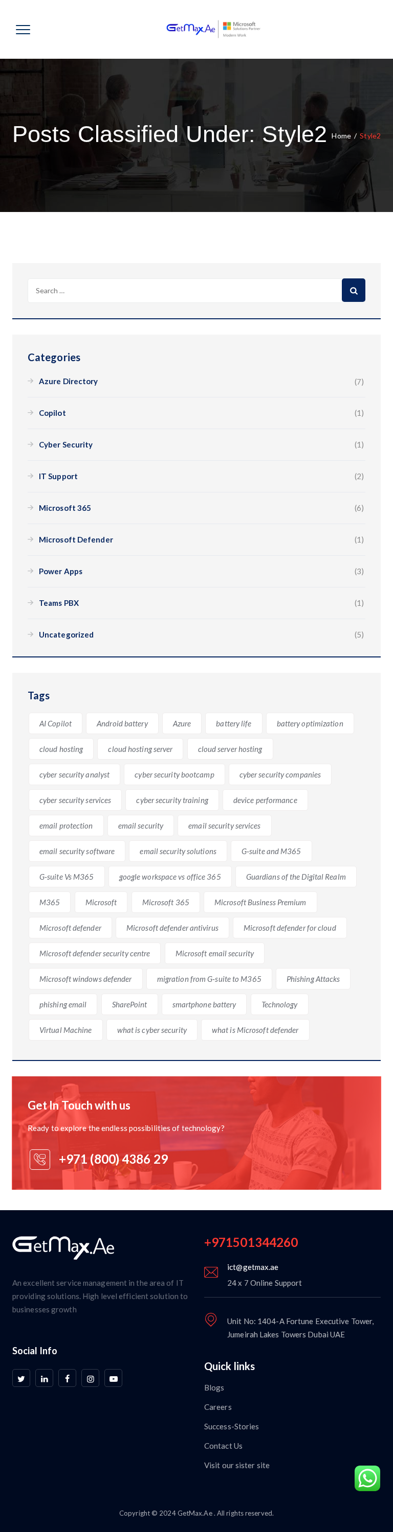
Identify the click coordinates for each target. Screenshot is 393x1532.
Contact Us (223, 1445)
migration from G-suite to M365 (209, 978)
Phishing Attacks (313, 978)
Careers (218, 1406)
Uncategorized (66, 634)
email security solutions (178, 851)
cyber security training (172, 800)
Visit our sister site (237, 1465)
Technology (279, 1004)
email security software (77, 851)
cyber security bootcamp (174, 774)
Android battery (122, 723)
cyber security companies (280, 774)
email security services (224, 825)
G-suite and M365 (271, 851)
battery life (233, 723)
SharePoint (129, 1004)
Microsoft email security (215, 953)
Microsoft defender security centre (94, 953)
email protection (66, 825)
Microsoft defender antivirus (172, 927)
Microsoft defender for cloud (290, 927)
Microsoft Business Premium (260, 902)
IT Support (58, 476)
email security (140, 825)
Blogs (214, 1387)
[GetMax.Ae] (204, 29)
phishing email (62, 1004)
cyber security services (75, 800)
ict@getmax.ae (252, 1266)
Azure (182, 723)
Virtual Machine (65, 1029)
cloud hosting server (140, 748)
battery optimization (310, 723)
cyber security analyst (74, 774)
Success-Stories (231, 1426)
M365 (49, 902)
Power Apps (60, 571)
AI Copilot (55, 723)
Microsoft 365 (65, 507)
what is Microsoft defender (255, 1029)
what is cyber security (152, 1029)
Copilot (52, 412)
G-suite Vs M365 (66, 876)
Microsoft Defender (76, 539)
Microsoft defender (70, 927)
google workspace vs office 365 (170, 876)
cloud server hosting (230, 748)
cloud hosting (61, 748)
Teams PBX (59, 602)
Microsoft (101, 902)
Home (341, 135)
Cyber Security (66, 444)
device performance (265, 800)
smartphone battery (204, 1004)
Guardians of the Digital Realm (296, 876)
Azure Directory (68, 381)
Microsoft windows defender (85, 978)
